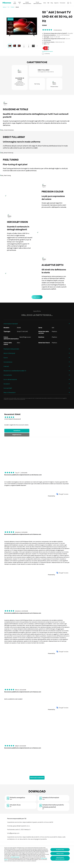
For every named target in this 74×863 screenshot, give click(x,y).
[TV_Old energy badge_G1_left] (45, 50)
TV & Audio (14, 3)
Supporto (56, 2)
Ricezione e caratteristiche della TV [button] (15, 371)
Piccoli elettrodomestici (37, 3)
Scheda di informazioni (47, 51)
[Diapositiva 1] (10, 46)
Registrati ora (16, 434)
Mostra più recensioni (37, 777)
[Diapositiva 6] (33, 46)
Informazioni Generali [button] (11, 324)
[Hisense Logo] (7, 2)
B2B (48, 2)
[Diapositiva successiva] (38, 27)
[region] (22, 27)
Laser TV (19, 3)
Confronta (47, 53)
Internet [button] (6, 366)
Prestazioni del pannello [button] (11, 349)
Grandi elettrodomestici (27, 3)
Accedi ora (17, 430)
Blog (52, 2)
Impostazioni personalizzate (60, 858)
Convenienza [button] (8, 362)
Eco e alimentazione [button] (10, 379)
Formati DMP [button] (8, 388)
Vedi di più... (37, 297)
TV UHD (12, 7)
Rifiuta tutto (60, 853)
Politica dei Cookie (15, 857)
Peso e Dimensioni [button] (9, 392)
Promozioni (62, 2)
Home (4, 7)
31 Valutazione (57, 30)
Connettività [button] (8, 375)
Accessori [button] (7, 384)
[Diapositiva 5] (28, 46)
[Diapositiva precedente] (5, 27)
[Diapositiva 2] (14, 46)
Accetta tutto (60, 849)
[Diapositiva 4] (24, 46)
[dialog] (37, 854)
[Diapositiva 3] (19, 46)
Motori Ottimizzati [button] (9, 353)
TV (8, 7)
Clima (44, 2)
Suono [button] (6, 357)
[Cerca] (70, 3)
